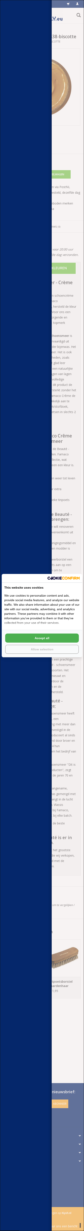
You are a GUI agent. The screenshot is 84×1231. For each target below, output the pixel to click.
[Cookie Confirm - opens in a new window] (63, 578)
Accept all (42, 638)
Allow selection (42, 649)
